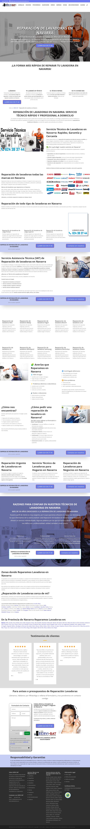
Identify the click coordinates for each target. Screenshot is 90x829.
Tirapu (5, 627)
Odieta (41, 626)
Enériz (20, 624)
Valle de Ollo (40, 627)
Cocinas (65, 5)
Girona (27, 607)
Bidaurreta (70, 622)
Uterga (28, 627)
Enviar (27, 733)
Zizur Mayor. (54, 627)
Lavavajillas (21, 5)
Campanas (58, 5)
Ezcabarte (35, 624)
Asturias (16, 605)
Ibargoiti (52, 624)
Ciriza (10, 624)
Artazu (32, 622)
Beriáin (54, 622)
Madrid (24, 608)
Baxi (51, 779)
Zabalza (49, 627)
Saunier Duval (49, 812)
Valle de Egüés (33, 627)
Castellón (9, 607)
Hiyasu (47, 794)
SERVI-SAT (16, 108)
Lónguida (9, 626)
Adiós (7, 622)
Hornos (53, 5)
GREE (47, 790)
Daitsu (54, 784)
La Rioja (6, 608)
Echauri (31, 624)
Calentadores (45, 5)
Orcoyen (57, 626)
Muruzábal (29, 626)
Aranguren (28, 622)
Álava (39, 603)
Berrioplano (59, 622)
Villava (45, 627)
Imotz (56, 624)
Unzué (19, 627)
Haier (52, 792)
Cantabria (3, 607)
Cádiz (45, 605)
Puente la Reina (68, 626)
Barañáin (39, 622)
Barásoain (44, 622)
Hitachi (60, 792)
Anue (14, 622)
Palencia (50, 608)
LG (54, 799)
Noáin (33, 626)
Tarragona (25, 610)
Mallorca (33, 608)
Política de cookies (70, 779)
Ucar (9, 627)
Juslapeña (72, 624)
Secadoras (28, 5)
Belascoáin (49, 622)
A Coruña (35, 603)
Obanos (37, 626)
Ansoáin (11, 622)
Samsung (55, 812)
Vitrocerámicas (36, 5)
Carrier (54, 780)
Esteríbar (26, 624)
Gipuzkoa (43, 607)
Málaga (28, 608)
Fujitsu (55, 788)
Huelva (47, 607)
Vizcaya (8, 612)
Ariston (47, 779)
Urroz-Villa (23, 627)
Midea (51, 801)
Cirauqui (6, 624)
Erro (23, 624)
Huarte (48, 624)
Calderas (82, 5)
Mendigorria (19, 626)
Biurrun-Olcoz (76, 622)
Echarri (16, 624)
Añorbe (18, 622)
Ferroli (51, 788)
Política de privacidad (71, 777)
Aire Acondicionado (73, 5)
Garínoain (43, 624)
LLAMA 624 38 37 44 (45, 45)
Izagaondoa (66, 624)
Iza (62, 624)
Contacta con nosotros (76, 246)
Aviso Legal (68, 774)
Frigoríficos (13, 5)
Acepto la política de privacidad (19, 730)
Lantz (76, 624)
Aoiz (21, 622)
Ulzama (12, 627)
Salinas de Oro (76, 626)
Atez (36, 622)
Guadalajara (37, 607)
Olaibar (45, 626)
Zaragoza (17, 612)
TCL (53, 814)
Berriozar (65, 622)
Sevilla (18, 610)
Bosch (47, 780)
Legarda (80, 624)
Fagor (57, 786)
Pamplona (62, 626)
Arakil (23, 622)
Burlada (82, 622)
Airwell (51, 777)
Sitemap (67, 781)
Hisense (56, 792)
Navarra (41, 608)
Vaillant (51, 818)
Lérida (18, 608)
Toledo (45, 610)
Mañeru (13, 626)
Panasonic (48, 809)
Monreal (24, 626)
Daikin (50, 784)
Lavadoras (6, 5)
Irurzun (59, 624)
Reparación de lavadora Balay (25, 322)
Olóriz (48, 626)
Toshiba (57, 816)
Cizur (13, 624)
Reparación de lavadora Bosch (61, 322)
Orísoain (53, 626)
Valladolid (3, 612)
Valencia (49, 610)
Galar (39, 624)
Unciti (15, 627)
